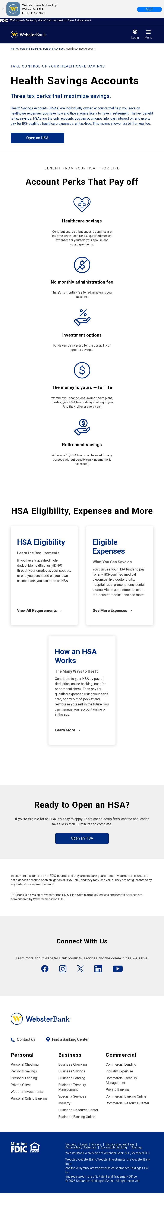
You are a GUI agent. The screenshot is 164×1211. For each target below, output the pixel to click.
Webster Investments (27, 1092)
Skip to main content (30, 5)
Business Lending (71, 1078)
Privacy (96, 1144)
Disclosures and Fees (120, 1144)
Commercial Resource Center (127, 1103)
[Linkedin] (98, 968)
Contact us (26, 1039)
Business (70, 1055)
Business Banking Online (76, 1117)
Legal (83, 1144)
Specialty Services (72, 1096)
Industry (64, 1103)
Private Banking (117, 1090)
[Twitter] (80, 968)
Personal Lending (24, 1078)
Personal (22, 1055)
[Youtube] (117, 969)
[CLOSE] (3, 9)
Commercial (121, 1055)
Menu (148, 37)
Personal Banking (30, 48)
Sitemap (136, 1147)
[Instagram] (63, 968)
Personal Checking (25, 1064)
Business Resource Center (78, 1110)
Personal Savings (53, 48)
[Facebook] (45, 968)
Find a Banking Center (70, 1039)
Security (70, 1144)
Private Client (21, 1085)
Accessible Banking (114, 1147)
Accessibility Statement (81, 1147)
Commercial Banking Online (126, 1096)
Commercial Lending (121, 1064)
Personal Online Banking (29, 1098)
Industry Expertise (119, 1071)
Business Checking (72, 1064)
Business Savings (71, 1071)
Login (135, 37)
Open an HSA (37, 138)
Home (14, 48)
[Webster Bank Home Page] (29, 34)
